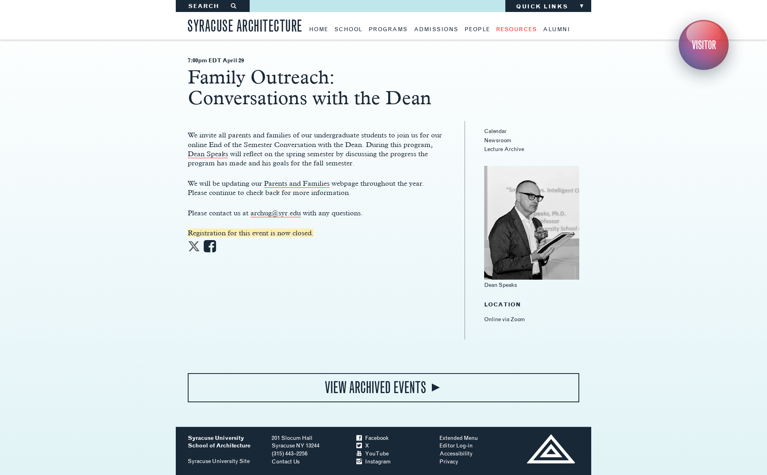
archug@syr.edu (275, 213)
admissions (436, 29)
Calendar (495, 131)
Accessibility (456, 453)
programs (388, 29)
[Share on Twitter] (194, 248)
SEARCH (212, 6)
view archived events (375, 387)
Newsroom (497, 140)
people (477, 29)
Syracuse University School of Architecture (219, 442)
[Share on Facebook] (210, 248)
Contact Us (286, 461)
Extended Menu (458, 438)
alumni (556, 29)
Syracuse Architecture (244, 24)
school (348, 29)
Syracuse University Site (219, 461)
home (318, 29)
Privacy (448, 461)
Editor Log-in (456, 445)
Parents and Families (297, 183)
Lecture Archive (504, 149)
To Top (550, 448)
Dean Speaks (208, 153)
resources (516, 29)
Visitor (704, 45)
